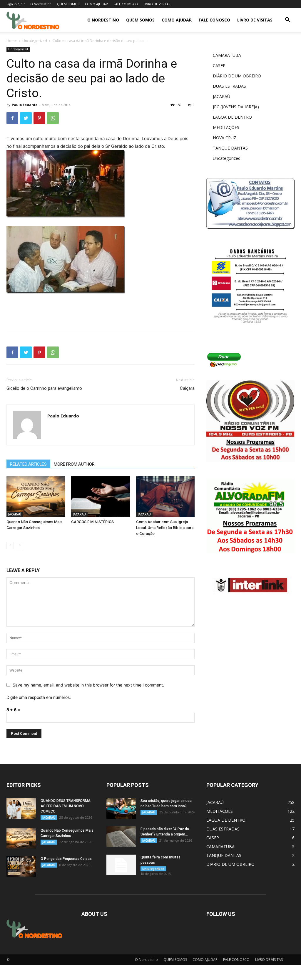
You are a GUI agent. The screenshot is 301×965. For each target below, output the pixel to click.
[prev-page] (10, 545)
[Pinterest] (39, 118)
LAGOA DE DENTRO (232, 117)
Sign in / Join (16, 4)
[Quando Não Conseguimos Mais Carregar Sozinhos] (35, 496)
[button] (287, 20)
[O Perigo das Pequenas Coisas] (21, 866)
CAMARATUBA (227, 55)
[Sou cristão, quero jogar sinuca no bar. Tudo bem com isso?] (121, 808)
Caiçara (187, 388)
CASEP (219, 65)
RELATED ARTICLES (28, 464)
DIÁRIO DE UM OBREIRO (237, 76)
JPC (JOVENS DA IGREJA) (236, 107)
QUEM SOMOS (68, 4)
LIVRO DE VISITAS (156, 4)
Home (11, 40)
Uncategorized (34, 40)
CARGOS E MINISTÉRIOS (92, 522)
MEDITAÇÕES (226, 127)
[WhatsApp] (53, 118)
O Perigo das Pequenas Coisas (66, 859)
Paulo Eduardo (24, 104)
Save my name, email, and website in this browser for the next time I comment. (88, 684)
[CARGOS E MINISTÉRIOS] (100, 496)
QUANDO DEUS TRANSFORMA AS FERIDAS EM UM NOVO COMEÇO (66, 806)
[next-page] (19, 545)
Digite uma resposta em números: (38, 697)
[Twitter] (26, 118)
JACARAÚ (14, 514)
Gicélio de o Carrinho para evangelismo (44, 388)
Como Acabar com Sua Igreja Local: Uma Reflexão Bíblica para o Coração (164, 528)
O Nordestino (40, 4)
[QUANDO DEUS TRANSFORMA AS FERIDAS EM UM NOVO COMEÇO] (21, 808)
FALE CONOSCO (125, 4)
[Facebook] (12, 118)
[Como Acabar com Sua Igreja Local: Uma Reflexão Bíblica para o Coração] (165, 496)
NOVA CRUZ (224, 137)
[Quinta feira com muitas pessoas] (121, 865)
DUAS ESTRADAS (229, 86)
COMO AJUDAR (96, 4)
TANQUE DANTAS (230, 148)
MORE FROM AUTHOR (74, 464)
